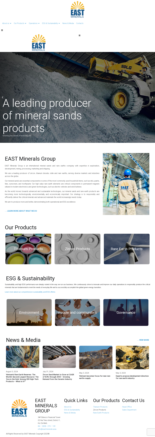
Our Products (19, 23)
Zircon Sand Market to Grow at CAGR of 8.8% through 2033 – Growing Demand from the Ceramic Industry (58, 377)
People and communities (77, 312)
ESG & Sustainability (50, 23)
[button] (2, 97)
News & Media (68, 23)
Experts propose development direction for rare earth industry (132, 377)
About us (5, 23)
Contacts (79, 23)
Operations (33, 23)
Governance (126, 312)
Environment (29, 312)
